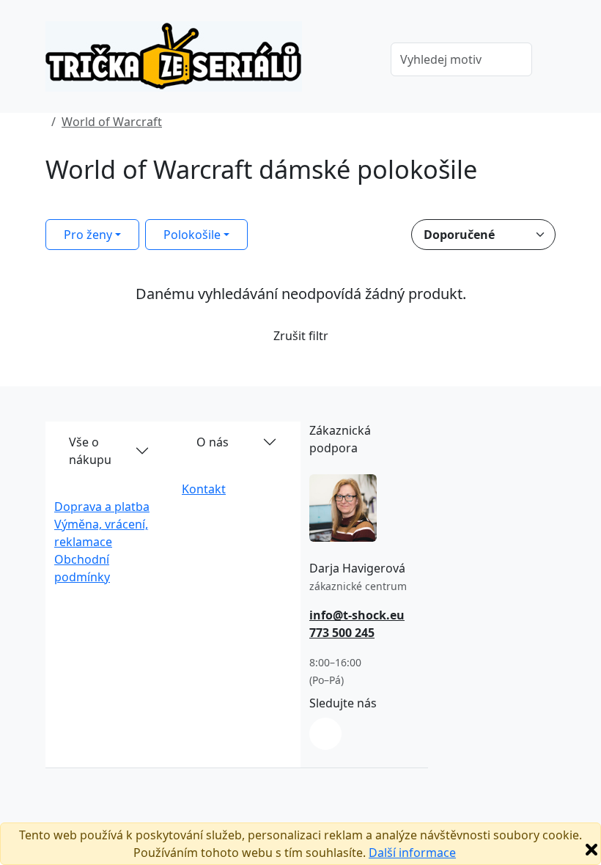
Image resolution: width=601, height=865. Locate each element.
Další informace (412, 852)
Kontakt (204, 489)
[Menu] (358, 61)
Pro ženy (88, 235)
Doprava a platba (102, 506)
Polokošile (192, 235)
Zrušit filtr (300, 336)
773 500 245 (342, 633)
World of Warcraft (112, 122)
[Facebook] (325, 734)
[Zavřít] (591, 849)
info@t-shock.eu (357, 615)
